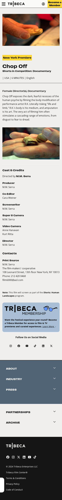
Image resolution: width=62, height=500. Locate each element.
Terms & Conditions (16, 478)
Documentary (37, 91)
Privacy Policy (12, 483)
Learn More (48, 326)
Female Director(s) (14, 91)
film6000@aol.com (12, 280)
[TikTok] (35, 346)
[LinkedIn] (43, 346)
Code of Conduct (14, 489)
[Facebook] (19, 346)
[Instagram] (10, 346)
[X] (51, 346)
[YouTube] (27, 346)
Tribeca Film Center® (17, 472)
